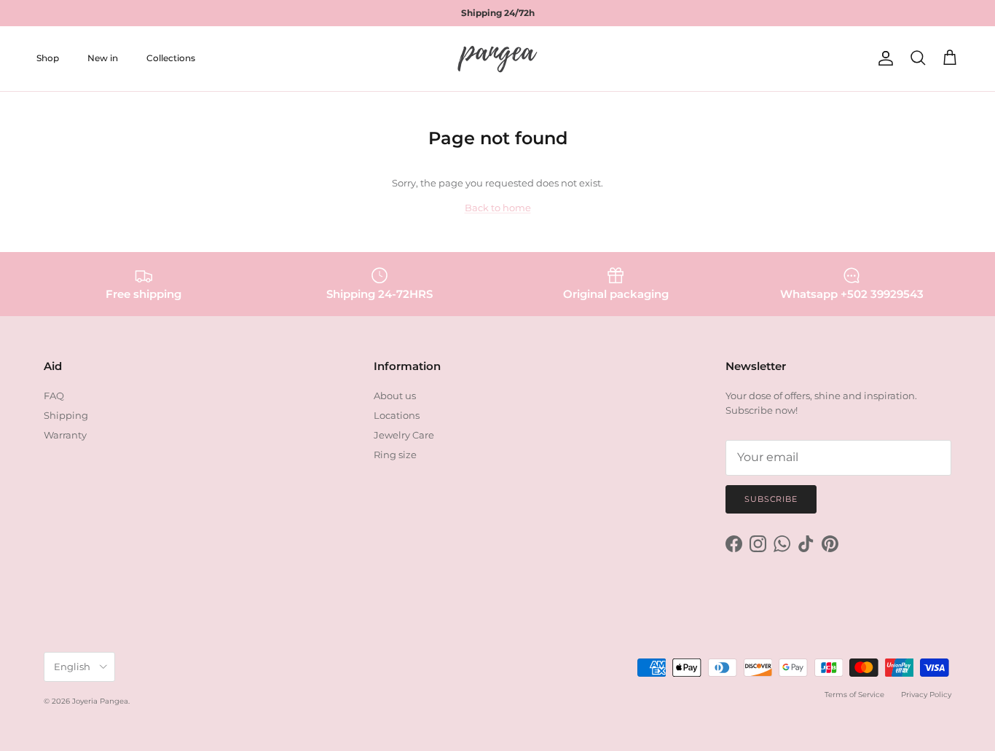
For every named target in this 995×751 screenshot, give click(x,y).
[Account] (882, 58)
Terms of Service (854, 694)
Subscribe (771, 499)
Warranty (65, 435)
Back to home (498, 207)
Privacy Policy (926, 694)
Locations (397, 415)
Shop (47, 57)
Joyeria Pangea (100, 701)
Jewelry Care (404, 435)
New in (102, 57)
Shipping (66, 415)
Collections (170, 57)
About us (395, 395)
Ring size (395, 454)
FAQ (54, 395)
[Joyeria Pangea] (497, 58)
